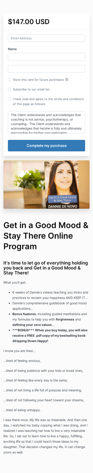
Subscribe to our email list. (31, 89)
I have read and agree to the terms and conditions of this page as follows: (48, 101)
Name (12, 49)
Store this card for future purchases (40, 79)
